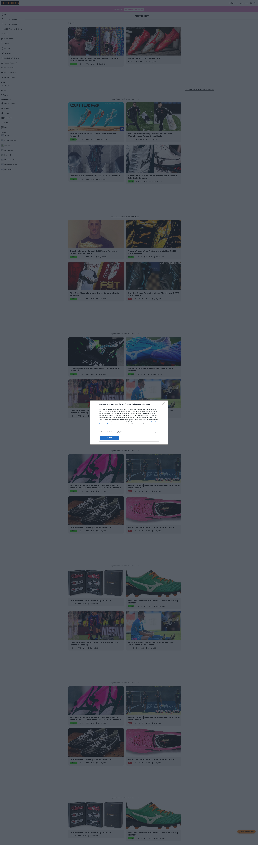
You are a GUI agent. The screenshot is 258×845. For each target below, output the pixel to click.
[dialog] (129, 422)
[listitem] (129, 432)
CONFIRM (109, 438)
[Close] (164, 404)
